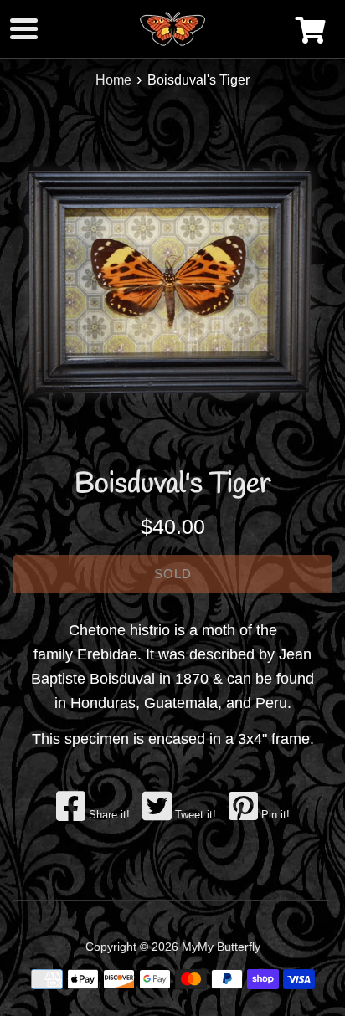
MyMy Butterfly (221, 946)
